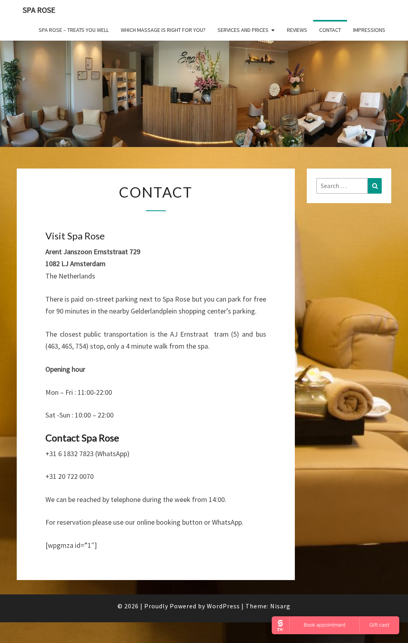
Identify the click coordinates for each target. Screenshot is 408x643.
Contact (330, 29)
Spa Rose (39, 10)
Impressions (369, 29)
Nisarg (280, 606)
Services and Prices (243, 29)
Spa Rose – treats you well (74, 29)
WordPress (223, 606)
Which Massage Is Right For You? (163, 29)
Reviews (297, 29)
